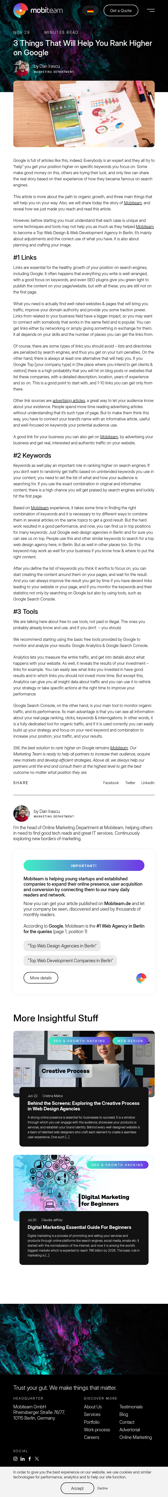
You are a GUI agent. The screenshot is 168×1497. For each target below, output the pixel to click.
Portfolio (92, 1422)
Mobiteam (133, 202)
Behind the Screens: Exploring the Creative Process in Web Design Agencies (84, 1106)
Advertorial (129, 1429)
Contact (126, 1422)
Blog (123, 1414)
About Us (93, 1406)
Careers (91, 1437)
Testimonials (131, 1406)
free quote (84, 1328)
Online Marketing (135, 1437)
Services (92, 1414)
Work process (97, 1429)
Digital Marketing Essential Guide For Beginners (79, 1227)
